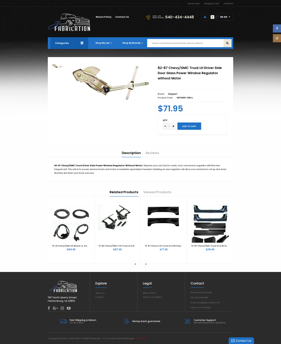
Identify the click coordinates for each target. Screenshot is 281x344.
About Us (100, 293)
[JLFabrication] (69, 30)
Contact (99, 297)
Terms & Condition (152, 297)
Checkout (228, 3)
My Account (194, 3)
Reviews (152, 153)
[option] (112, 82)
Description (131, 153)
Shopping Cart (211, 3)
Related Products (124, 192)
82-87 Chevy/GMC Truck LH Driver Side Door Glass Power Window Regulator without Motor (190, 73)
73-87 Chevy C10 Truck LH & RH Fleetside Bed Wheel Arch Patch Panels (181, 245)
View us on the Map (201, 307)
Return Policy (149, 293)
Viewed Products (157, 192)
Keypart (172, 93)
